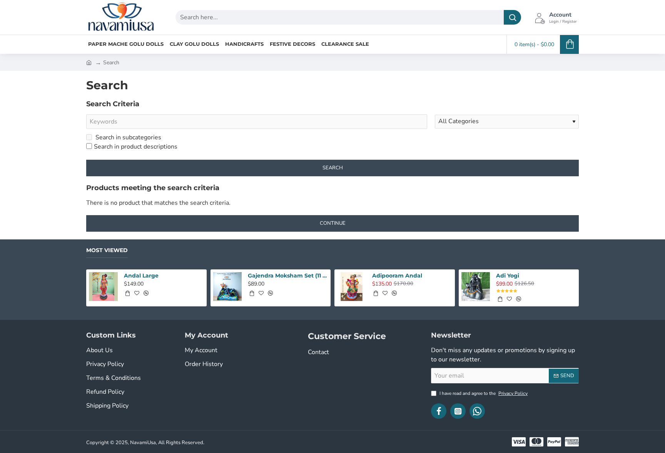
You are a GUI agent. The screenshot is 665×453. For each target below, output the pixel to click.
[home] (89, 62)
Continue (333, 223)
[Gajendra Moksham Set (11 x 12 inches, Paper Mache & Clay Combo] (227, 286)
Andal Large (141, 275)
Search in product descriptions (135, 146)
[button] (127, 293)
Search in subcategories (127, 137)
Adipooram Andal (397, 275)
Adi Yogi (507, 275)
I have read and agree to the (483, 393)
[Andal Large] (103, 286)
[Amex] (572, 441)
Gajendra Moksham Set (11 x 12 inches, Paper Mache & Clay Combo (288, 275)
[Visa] (519, 441)
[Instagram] (458, 411)
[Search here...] (512, 17)
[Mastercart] (536, 441)
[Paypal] (554, 441)
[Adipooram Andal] (351, 286)
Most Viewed (107, 250)
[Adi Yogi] (475, 286)
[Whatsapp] (477, 411)
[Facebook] (438, 411)
